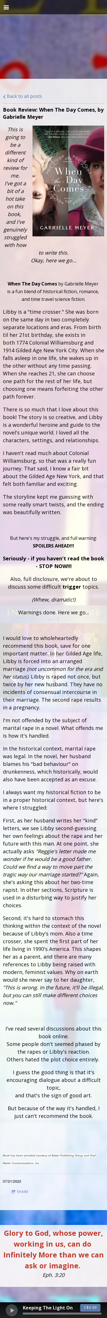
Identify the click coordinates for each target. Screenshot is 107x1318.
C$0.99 (90, 1307)
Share (23, 1191)
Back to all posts (24, 96)
